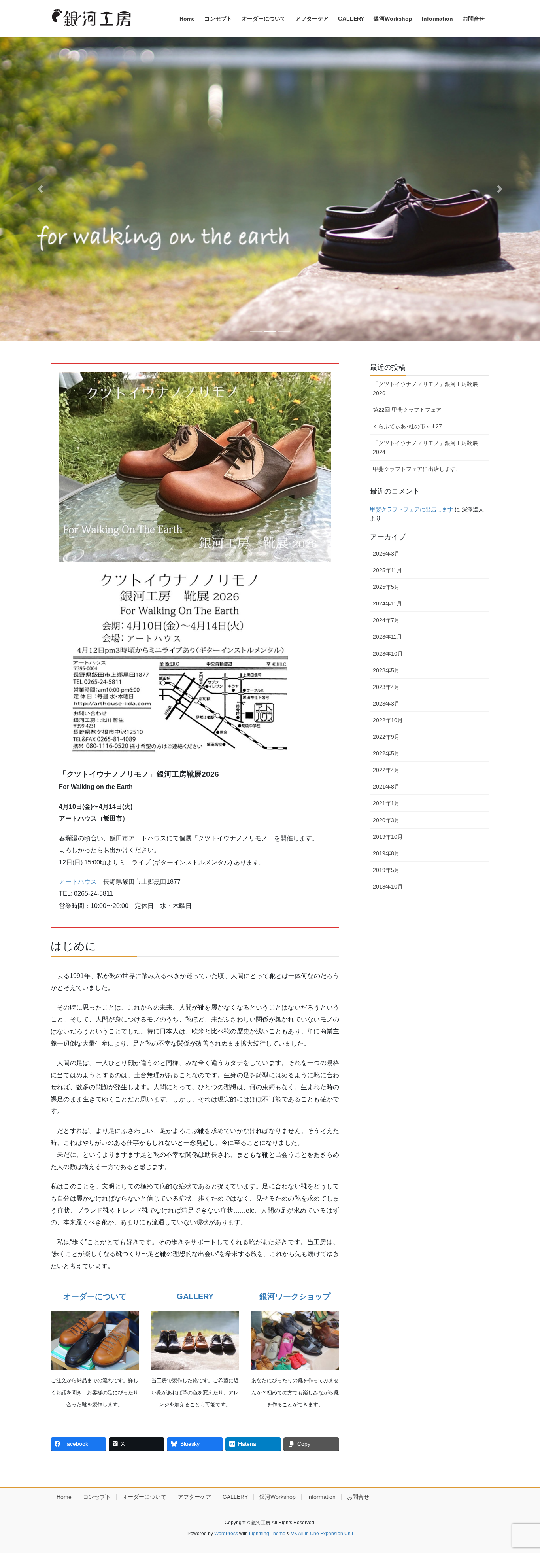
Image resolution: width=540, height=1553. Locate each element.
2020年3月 (386, 820)
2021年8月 (386, 786)
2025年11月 (387, 570)
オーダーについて (144, 1497)
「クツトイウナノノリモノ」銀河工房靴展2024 (425, 447)
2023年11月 (387, 637)
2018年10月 (388, 886)
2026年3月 (386, 553)
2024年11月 (387, 603)
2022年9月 (386, 737)
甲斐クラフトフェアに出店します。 (417, 469)
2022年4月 (386, 770)
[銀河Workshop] (295, 1340)
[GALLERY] (195, 1340)
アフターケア (194, 1497)
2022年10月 (388, 720)
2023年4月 (386, 687)
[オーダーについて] (95, 1340)
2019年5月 (386, 870)
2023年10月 (388, 654)
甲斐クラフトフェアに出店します (411, 509)
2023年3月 (386, 703)
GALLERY (235, 1497)
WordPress (226, 1533)
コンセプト (97, 1497)
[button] (40, 189)
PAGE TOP (520, 1499)
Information (321, 1497)
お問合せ (358, 1497)
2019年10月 (388, 837)
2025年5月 (386, 587)
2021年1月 (386, 803)
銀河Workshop (277, 1497)
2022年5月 (386, 753)
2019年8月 (386, 853)
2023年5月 (386, 670)
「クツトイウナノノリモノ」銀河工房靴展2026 (425, 388)
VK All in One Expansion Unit (322, 1533)
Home (64, 1497)
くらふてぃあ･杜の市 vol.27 (407, 426)
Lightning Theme (267, 1533)
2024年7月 (386, 620)
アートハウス (78, 881)
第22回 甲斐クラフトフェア (407, 410)
